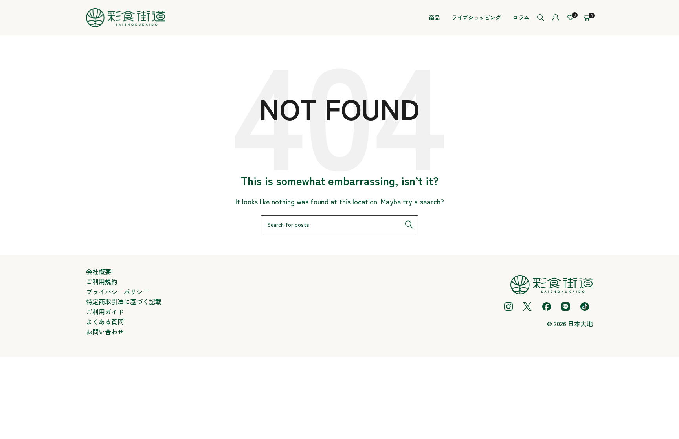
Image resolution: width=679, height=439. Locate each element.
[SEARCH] (409, 224)
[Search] (540, 18)
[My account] (555, 18)
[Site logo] (125, 16)
